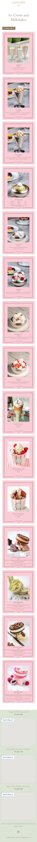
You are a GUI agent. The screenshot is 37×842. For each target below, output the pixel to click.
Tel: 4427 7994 (18, 752)
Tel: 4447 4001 (18, 714)
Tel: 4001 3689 (18, 789)
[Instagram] (18, 831)
